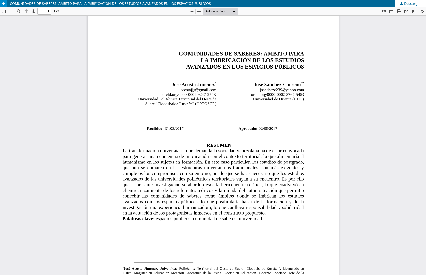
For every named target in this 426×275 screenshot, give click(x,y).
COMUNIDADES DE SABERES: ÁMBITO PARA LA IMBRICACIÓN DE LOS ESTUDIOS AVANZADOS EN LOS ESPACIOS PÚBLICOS (110, 3)
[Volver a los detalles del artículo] (3, 3)
